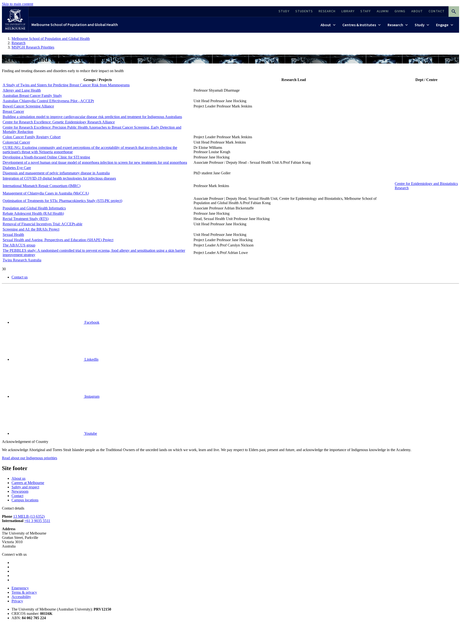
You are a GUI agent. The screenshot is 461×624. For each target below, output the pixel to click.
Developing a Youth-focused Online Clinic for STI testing (46, 157)
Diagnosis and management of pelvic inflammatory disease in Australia (56, 173)
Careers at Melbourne (28, 483)
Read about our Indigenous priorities (29, 458)
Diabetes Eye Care (17, 168)
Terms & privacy (24, 592)
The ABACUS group (19, 245)
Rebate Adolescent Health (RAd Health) (33, 213)
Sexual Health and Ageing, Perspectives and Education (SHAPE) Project (58, 240)
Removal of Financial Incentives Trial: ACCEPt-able (42, 224)
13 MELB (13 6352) (29, 516)
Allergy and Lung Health (22, 90)
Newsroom (20, 491)
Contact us (20, 277)
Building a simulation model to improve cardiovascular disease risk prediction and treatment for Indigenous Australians (92, 117)
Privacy (17, 601)
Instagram (91, 396)
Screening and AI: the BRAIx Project (31, 229)
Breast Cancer (13, 111)
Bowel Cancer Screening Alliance (28, 106)
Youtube (90, 433)
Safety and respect (25, 487)
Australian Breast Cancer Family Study (32, 96)
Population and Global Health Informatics (34, 208)
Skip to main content (17, 4)
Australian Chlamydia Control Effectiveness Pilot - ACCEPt (48, 101)
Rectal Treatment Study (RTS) (26, 219)
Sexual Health (13, 235)
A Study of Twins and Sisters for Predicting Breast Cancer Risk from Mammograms (66, 85)
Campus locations (25, 500)
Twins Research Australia (22, 260)
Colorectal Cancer (16, 142)
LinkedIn (91, 359)
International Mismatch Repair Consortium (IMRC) (41, 186)
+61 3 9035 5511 (37, 521)
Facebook (91, 322)
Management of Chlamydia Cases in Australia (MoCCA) (46, 193)
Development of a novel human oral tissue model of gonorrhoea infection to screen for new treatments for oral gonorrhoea (95, 162)
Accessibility (21, 597)
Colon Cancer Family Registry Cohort (32, 137)
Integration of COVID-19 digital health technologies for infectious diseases (59, 178)
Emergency (20, 588)
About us (18, 478)
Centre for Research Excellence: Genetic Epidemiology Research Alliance (59, 122)
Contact (17, 496)
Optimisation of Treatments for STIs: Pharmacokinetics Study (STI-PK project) (62, 201)
